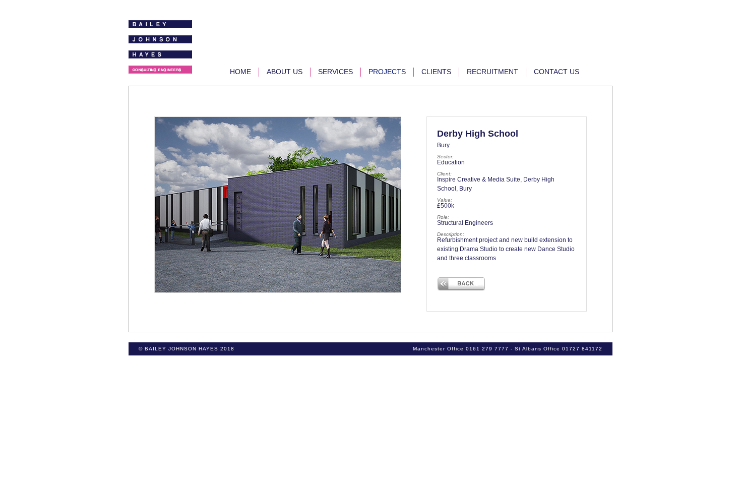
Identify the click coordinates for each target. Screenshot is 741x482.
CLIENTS (436, 72)
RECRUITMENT (492, 72)
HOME (240, 72)
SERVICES (335, 72)
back (461, 284)
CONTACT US (556, 72)
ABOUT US (284, 72)
